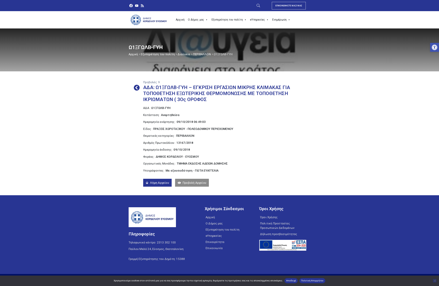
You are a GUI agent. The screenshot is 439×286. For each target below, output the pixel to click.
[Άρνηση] (434, 280)
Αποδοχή (291, 280)
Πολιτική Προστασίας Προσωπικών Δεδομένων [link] (277, 226)
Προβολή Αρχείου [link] (194, 182)
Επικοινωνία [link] (214, 248)
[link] (434, 47)
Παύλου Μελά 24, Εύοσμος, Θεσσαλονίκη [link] (156, 249)
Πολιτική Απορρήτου (312, 280)
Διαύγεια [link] (184, 54)
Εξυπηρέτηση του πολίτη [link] (227, 19)
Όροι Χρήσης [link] (268, 217)
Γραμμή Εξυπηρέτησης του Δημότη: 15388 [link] (157, 259)
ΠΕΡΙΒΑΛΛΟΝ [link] (202, 54)
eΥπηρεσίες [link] (257, 19)
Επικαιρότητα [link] (215, 242)
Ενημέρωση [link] (279, 19)
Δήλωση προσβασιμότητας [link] (278, 234)
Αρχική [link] (180, 19)
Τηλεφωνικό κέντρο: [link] (152, 242)
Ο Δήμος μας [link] (196, 19)
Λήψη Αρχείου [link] (159, 182)
